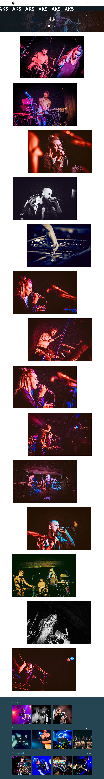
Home (55, 3)
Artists (59, 3)
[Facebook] (91, 3)
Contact (83, 3)
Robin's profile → (89, 753)
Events (78, 3)
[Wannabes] (14, 3)
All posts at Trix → (88, 728)
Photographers (66, 3)
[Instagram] (87, 3)
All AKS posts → (89, 702)
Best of (73, 3)
